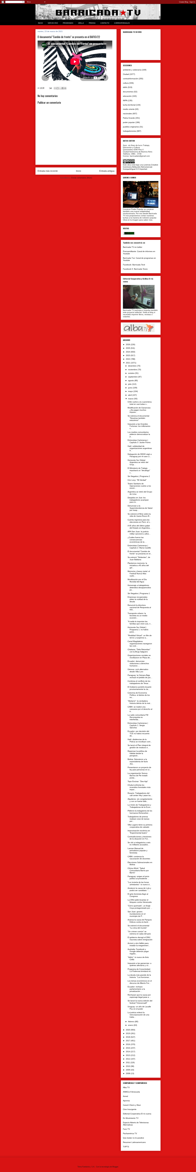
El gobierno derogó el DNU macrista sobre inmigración (140, 938)
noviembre (133, 369)
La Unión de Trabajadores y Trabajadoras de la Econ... (140, 806)
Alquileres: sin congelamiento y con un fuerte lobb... (140, 800)
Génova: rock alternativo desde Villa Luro (138, 670)
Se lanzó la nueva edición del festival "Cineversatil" (140, 1002)
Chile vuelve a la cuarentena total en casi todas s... (140, 403)
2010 (128, 1066)
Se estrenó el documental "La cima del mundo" (138, 927)
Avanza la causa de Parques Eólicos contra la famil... (140, 921)
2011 (128, 1062)
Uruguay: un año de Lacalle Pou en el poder (139, 1008)
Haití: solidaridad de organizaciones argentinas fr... (140, 448)
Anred (125, 1096)
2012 (128, 1059)
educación (127, 96)
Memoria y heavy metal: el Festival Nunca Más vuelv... (139, 573)
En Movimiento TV (130, 1118)
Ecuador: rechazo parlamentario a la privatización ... (136, 989)
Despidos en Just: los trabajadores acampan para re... (138, 500)
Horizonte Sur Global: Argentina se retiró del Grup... (138, 462)
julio (130, 384)
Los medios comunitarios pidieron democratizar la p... (139, 434)
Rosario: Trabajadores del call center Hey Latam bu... (140, 794)
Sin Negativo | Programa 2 (139, 476)
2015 (128, 1048)
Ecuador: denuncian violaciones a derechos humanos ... (138, 663)
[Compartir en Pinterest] (65, 88)
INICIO (40, 23)
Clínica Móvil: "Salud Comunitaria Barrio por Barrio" (138, 870)
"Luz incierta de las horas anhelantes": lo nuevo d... (139, 883)
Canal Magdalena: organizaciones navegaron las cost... (140, 643)
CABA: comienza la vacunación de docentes (139, 857)
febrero (131, 1021)
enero (131, 1025)
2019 (128, 1033)
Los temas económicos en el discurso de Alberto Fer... (140, 982)
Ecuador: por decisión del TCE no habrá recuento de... (138, 733)
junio (130, 388)
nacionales (127, 113)
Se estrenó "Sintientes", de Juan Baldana (139, 558)
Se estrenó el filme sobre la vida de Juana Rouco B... (139, 515)
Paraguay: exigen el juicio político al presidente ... (138, 877)
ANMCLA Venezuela (131, 1092)
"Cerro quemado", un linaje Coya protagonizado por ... (140, 907)
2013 (128, 1055)
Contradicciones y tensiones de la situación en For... (139, 838)
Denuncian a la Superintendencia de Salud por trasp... (140, 508)
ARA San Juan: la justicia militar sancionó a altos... (139, 532)
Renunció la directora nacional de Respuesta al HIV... (139, 607)
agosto (131, 380)
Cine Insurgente (129, 1109)
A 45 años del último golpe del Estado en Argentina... (139, 527)
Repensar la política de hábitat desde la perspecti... (137, 753)
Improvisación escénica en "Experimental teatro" (139, 832)
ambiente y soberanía (132, 70)
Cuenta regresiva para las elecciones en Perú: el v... (139, 521)
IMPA (125, 100)
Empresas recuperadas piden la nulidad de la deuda (138, 599)
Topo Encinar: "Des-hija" (138, 781)
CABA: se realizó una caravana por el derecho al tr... (140, 709)
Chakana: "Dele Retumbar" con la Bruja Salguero (139, 650)
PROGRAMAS (68, 23)
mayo (130, 391)
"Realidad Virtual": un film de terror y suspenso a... (140, 636)
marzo (131, 399)
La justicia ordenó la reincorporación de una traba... (138, 1014)
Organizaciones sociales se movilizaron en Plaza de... (139, 656)
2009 (128, 1070)
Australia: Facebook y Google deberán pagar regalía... (138, 951)
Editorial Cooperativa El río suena (137, 1114)
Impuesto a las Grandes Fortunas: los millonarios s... (139, 426)
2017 (128, 1041)
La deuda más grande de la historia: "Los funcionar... (139, 976)
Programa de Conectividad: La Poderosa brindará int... (140, 970)
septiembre (133, 377)
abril (130, 395)
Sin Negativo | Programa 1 (139, 593)
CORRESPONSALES (122, 23)
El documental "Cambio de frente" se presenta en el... (140, 552)
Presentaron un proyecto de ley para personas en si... (139, 768)
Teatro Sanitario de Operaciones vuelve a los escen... (139, 486)
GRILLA (81, 23)
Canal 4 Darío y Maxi (132, 1105)
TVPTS (126, 1147)
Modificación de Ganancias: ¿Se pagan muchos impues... (139, 410)
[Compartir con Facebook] (62, 88)
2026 (128, 344)
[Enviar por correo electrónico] (55, 88)
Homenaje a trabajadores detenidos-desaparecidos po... (139, 587)
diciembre (132, 366)
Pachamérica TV (130, 1133)
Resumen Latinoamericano (134, 1142)
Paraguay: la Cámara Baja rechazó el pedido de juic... (140, 676)
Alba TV (126, 1087)
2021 (128, 363)
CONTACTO (104, 23)
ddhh (125, 87)
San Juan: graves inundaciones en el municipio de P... (136, 914)
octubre (131, 373)
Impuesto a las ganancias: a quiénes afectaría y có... (139, 964)
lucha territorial (129, 105)
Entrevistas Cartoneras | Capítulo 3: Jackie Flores (139, 441)
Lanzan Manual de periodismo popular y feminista (137, 850)
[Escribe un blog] (57, 88)
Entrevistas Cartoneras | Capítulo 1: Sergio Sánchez (138, 725)
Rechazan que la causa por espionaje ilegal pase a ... (139, 996)
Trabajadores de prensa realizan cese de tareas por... (138, 819)
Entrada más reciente (48, 171)
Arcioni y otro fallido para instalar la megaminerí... (139, 944)
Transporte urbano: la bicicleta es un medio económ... (137, 615)
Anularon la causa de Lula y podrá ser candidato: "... (139, 889)
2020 (128, 1030)
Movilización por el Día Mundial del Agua (137, 580)
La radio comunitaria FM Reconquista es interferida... (138, 717)
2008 (128, 1073)
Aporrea (126, 1101)
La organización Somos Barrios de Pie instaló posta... (137, 775)
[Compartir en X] (60, 88)
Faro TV (126, 1129)
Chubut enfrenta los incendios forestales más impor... (139, 787)
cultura (126, 83)
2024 (128, 352)
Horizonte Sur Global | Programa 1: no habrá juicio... (138, 629)
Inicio (78, 171)
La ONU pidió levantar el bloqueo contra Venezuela (140, 901)
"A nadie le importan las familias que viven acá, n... (140, 622)
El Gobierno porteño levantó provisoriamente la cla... (139, 688)
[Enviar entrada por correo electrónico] (50, 88)
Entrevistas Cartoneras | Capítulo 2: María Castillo (139, 546)
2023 (128, 355)
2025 (128, 348)
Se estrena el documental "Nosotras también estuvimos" (138, 418)
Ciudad (126, 74)
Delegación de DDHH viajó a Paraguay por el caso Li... (140, 455)
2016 (128, 1044)
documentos (128, 92)
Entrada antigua (106, 171)
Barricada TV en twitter (132, 247)
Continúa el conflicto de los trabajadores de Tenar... (139, 682)
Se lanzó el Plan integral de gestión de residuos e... (139, 746)
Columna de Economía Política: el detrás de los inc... (139, 695)
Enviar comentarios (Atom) (81, 178)
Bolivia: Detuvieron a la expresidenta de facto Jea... (138, 761)
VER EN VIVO (53, 23)
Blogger (115, 1167)
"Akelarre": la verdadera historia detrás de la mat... (140, 702)
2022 (128, 359)
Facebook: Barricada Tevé (134, 265)
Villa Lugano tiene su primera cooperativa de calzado (140, 826)
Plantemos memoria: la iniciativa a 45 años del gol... (138, 565)
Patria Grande (129, 118)
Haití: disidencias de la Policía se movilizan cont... (140, 740)
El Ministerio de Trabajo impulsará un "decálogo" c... (139, 470)
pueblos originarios (131, 127)
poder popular (129, 122)
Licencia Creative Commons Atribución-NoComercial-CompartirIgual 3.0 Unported (140, 167)
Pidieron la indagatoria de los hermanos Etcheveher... (140, 812)
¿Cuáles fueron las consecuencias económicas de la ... (137, 539)
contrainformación (130, 79)
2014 (128, 1051)
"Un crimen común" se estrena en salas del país (139, 932)
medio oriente (129, 109)
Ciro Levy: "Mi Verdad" (137, 480)
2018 (128, 1037)
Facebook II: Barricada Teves (135, 269)
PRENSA (92, 23)
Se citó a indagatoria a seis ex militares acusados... (139, 843)
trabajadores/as (129, 131)
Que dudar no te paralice (133, 1138)
